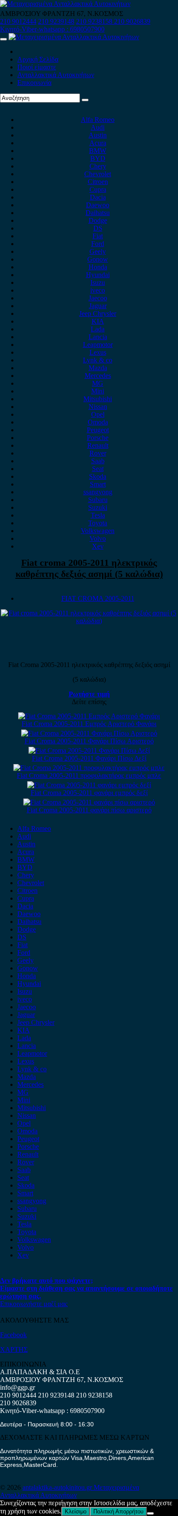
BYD (97, 158)
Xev (98, 546)
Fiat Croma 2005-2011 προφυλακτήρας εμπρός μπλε (89, 775)
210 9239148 (56, 21)
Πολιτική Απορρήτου (118, 1511)
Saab (98, 461)
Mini (97, 391)
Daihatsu (98, 212)
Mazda (98, 367)
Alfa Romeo (97, 119)
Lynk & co (97, 360)
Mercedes (98, 375)
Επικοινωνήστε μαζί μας (33, 1303)
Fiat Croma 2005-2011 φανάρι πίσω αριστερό (89, 810)
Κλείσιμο (75, 1511)
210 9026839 (132, 21)
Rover (97, 453)
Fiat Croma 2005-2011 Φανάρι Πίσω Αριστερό (89, 741)
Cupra (97, 189)
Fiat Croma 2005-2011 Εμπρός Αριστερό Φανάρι (89, 723)
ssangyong (97, 492)
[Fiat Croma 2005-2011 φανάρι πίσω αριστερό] (89, 802)
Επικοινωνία (34, 82)
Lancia (98, 336)
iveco (97, 290)
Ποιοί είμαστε (36, 67)
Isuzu (97, 282)
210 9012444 (18, 21)
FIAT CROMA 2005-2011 (97, 598)
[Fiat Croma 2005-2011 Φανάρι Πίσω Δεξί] (89, 750)
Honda (98, 267)
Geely (97, 251)
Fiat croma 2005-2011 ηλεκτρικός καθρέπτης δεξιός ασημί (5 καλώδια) (89, 568)
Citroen (98, 181)
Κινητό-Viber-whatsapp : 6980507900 (52, 29)
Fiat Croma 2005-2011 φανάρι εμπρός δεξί (89, 792)
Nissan (98, 406)
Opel (98, 414)
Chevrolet (97, 174)
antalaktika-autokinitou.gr (58, 1487)
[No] (150, 1513)
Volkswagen (97, 530)
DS (97, 228)
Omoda (98, 422)
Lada (98, 329)
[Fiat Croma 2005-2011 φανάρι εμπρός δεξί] (89, 785)
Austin (98, 135)
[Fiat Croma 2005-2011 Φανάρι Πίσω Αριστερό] (89, 733)
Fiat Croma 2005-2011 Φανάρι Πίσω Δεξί (89, 758)
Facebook (13, 1334)
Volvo (97, 538)
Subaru (98, 499)
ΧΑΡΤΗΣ (14, 1349)
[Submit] (85, 100)
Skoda (97, 476)
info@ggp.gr (17, 1387)
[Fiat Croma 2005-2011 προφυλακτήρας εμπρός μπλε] (89, 767)
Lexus (97, 352)
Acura (97, 143)
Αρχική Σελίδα (37, 59)
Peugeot (98, 430)
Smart (98, 484)
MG (97, 383)
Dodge (98, 220)
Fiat (97, 236)
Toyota (97, 523)
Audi (98, 127)
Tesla (98, 515)
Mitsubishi (97, 398)
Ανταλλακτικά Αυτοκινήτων (55, 74)
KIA (98, 321)
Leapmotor (98, 344)
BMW (97, 150)
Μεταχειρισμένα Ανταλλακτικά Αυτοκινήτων (69, 1491)
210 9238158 (95, 21)
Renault (97, 445)
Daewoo (97, 205)
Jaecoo (98, 298)
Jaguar (98, 305)
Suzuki (97, 507)
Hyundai (98, 274)
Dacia (98, 197)
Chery (97, 166)
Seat (98, 468)
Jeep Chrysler (97, 313)
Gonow (97, 259)
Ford (97, 243)
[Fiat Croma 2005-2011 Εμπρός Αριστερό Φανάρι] (89, 716)
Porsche (97, 437)
